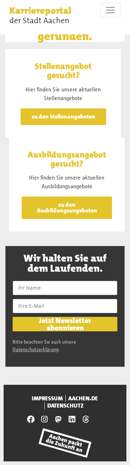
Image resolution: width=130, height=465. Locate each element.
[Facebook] (31, 419)
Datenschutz (65, 405)
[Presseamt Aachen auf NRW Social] (58, 419)
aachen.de (83, 398)
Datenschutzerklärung (35, 349)
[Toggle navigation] (110, 10)
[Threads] (85, 419)
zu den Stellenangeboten (63, 116)
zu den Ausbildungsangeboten (67, 207)
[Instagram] (44, 419)
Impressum (47, 398)
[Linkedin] (72, 419)
